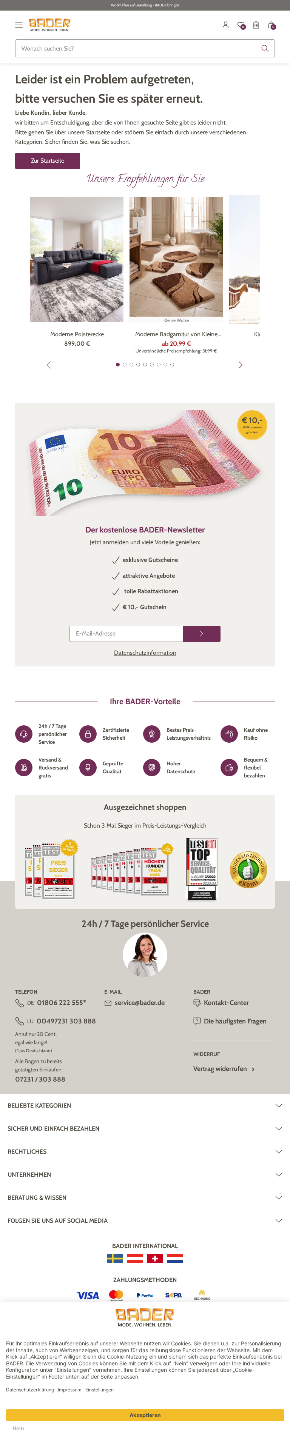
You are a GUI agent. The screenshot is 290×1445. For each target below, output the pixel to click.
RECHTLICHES (27, 1151)
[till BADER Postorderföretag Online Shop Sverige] (115, 1258)
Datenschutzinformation (145, 652)
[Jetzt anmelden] (202, 634)
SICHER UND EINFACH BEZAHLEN (53, 1128)
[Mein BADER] (226, 25)
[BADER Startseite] (50, 24)
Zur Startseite (47, 160)
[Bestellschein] (256, 25)
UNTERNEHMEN (29, 1174)
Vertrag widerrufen (220, 1069)
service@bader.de (140, 1003)
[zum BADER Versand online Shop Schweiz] (155, 1258)
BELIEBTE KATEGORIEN (39, 1105)
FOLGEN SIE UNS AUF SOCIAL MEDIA (58, 1220)
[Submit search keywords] (265, 48)
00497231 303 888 (66, 1021)
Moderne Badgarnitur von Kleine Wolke (176, 335)
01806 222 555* (61, 1003)
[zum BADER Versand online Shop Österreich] (135, 1258)
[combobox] (145, 48)
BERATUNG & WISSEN (37, 1197)
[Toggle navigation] (19, 25)
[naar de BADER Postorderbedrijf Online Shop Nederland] (175, 1258)
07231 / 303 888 (40, 1079)
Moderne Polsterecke (77, 334)
